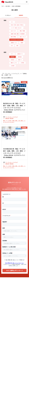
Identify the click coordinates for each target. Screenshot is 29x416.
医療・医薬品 (13, 36)
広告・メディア (23, 36)
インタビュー (8, 15)
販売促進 (19, 56)
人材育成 (22, 62)
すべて (12, 22)
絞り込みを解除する (7, 77)
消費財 (22, 42)
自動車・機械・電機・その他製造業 (17, 33)
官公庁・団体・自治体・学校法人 (17, 24)
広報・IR (19, 59)
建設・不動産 (22, 30)
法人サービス (13, 30)
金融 (17, 45)
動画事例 (21, 15)
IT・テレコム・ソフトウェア (16, 39)
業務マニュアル (14, 62)
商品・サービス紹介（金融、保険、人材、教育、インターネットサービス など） (14, 121)
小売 (12, 45)
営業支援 (12, 56)
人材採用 (12, 65)
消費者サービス (14, 42)
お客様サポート (20, 53)
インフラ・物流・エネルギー (16, 27)
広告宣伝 (12, 59)
